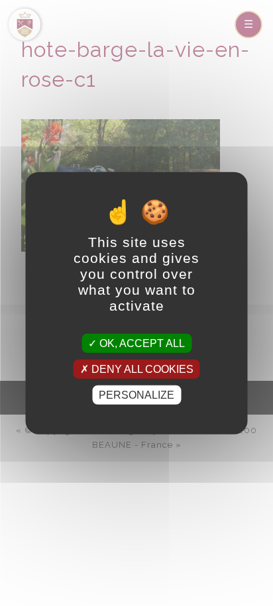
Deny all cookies (141, 368)
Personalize (136, 395)
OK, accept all (141, 342)
